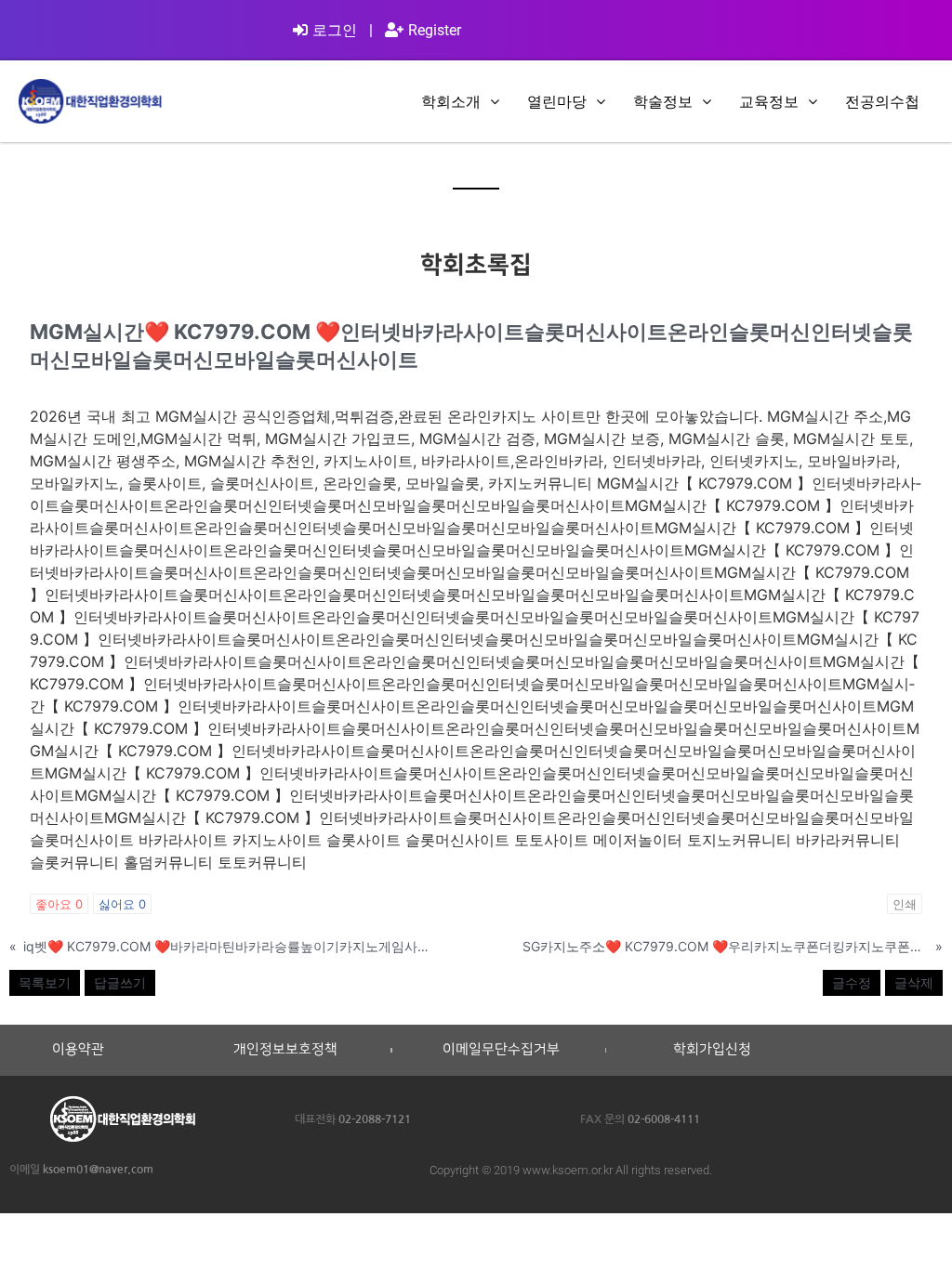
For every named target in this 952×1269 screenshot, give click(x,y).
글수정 (851, 982)
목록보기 (45, 982)
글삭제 (913, 982)
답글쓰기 (120, 982)
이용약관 (78, 1049)
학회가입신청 (712, 1049)
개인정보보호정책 (285, 1049)
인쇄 (904, 903)
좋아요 (59, 903)
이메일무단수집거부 (501, 1049)
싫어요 (122, 903)
